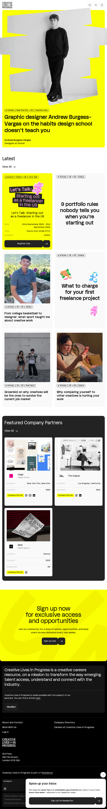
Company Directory (64, 723)
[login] (102, 5)
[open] (90, 5)
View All (7, 167)
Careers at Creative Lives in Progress (74, 727)
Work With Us (9, 727)
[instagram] (30, 495)
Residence (47, 773)
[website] (26, 495)
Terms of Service (11, 796)
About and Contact (12, 723)
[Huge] (28, 455)
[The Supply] (78, 455)
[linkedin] (34, 495)
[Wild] (28, 525)
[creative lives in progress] (7, 5)
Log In (5, 732)
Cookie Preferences (12, 799)
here (38, 698)
